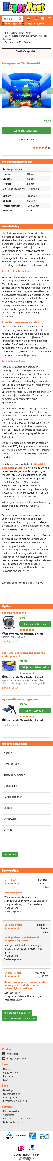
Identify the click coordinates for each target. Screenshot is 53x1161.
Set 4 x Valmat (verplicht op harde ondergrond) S (23, 654)
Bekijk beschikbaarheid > (35, 624)
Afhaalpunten (10, 1097)
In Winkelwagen (35, 710)
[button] (49, 19)
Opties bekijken (26, 139)
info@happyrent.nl (16, 1058)
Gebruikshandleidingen (16, 1122)
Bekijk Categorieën (26, 51)
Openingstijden (11, 1093)
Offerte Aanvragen (26, 131)
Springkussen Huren (21, 32)
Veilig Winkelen (11, 1072)
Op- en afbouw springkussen (20, 699)
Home (5, 32)
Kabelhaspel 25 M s (14, 612)
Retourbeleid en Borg (15, 1101)
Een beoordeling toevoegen (19, 1018)
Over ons (8, 1069)
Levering (8, 1090)
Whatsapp (12, 1053)
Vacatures (8, 1115)
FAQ (5, 1079)
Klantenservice (11, 1111)
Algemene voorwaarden (16, 1118)
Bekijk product (10, 641)
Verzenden (10, 854)
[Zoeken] (20, 19)
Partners (8, 1076)
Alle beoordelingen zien (17, 1012)
